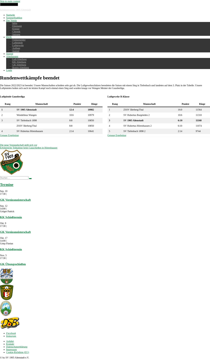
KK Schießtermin (11, 217)
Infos (14, 23)
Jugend (15, 51)
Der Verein (11, 20)
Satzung (16, 34)
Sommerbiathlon (14, 17)
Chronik (16, 31)
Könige (16, 29)
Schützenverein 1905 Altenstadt (15, 9)
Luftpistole (17, 42)
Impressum (11, 349)
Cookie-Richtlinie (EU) (17, 352)
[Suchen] (30, 178)
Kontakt (10, 344)
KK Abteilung (19, 62)
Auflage (16, 48)
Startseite (10, 15)
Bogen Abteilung (20, 67)
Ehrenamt (17, 26)
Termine (6, 185)
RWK (9, 37)
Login (9, 70)
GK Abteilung (19, 64)
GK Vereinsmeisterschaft (15, 199)
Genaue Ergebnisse (9, 135)
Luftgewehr (18, 45)
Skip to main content (10, 1)
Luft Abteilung (19, 59)
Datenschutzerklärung (16, 346)
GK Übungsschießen (13, 264)
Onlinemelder (19, 40)
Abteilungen (12, 56)
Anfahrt (10, 341)
